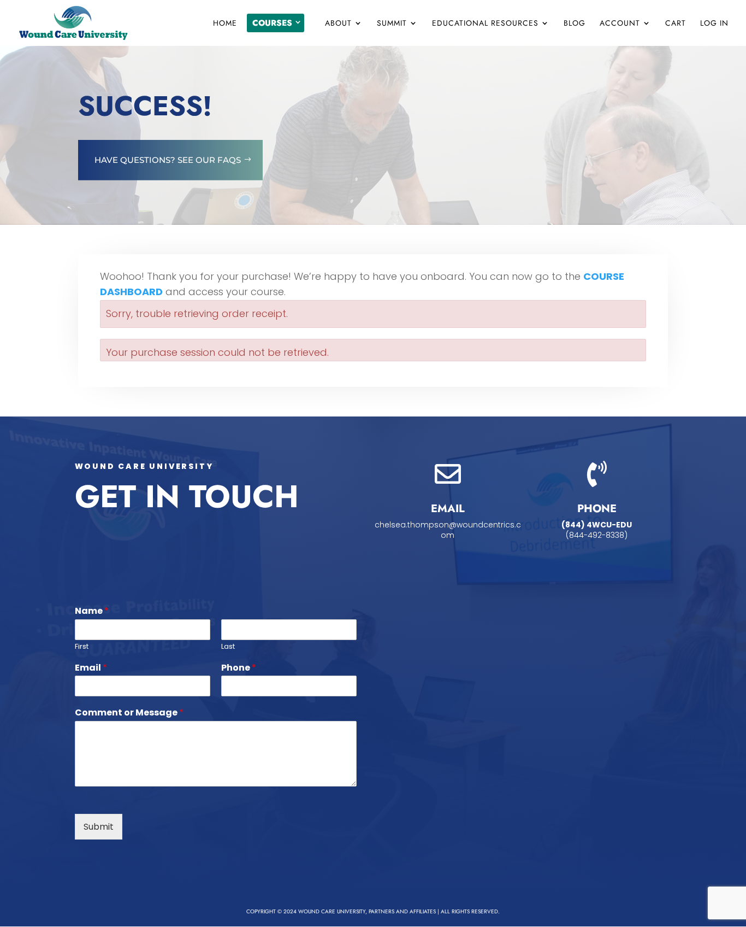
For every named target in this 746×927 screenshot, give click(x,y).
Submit (99, 826)
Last (228, 647)
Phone (238, 668)
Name (92, 611)
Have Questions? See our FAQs (167, 160)
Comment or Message (129, 713)
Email (91, 668)
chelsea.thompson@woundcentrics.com (448, 530)
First (81, 647)
